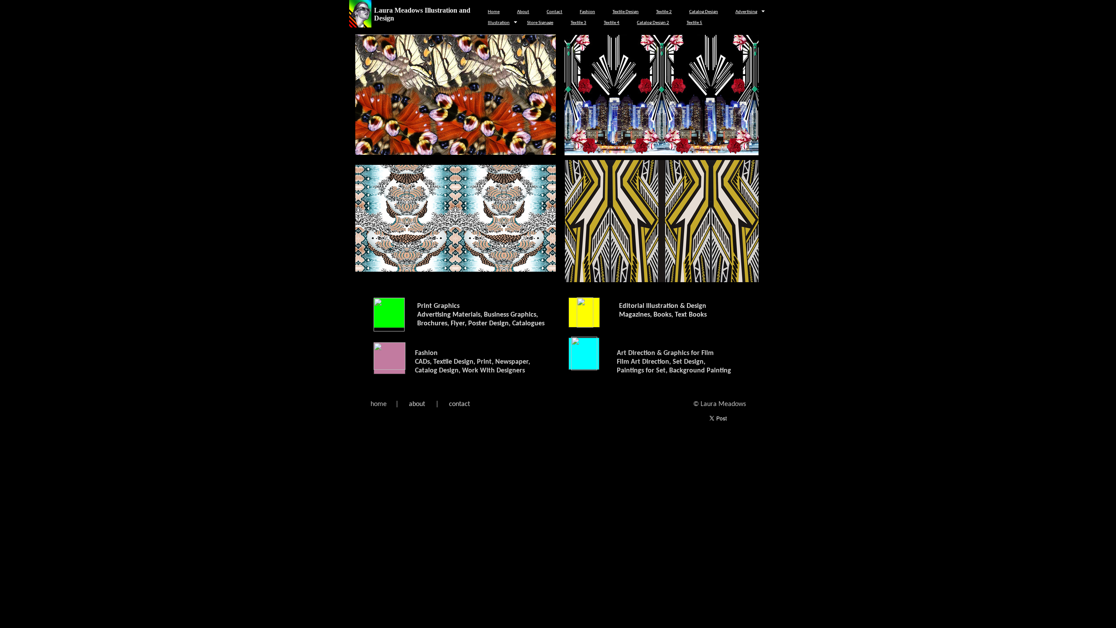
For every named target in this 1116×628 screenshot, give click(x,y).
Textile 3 (578, 22)
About (523, 12)
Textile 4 (611, 22)
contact (459, 404)
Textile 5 (694, 22)
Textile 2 (664, 12)
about (417, 404)
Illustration (499, 22)
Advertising (746, 12)
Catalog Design (703, 12)
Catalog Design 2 (653, 22)
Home (494, 12)
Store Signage (540, 22)
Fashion (587, 12)
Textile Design (625, 12)
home (379, 404)
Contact (554, 12)
